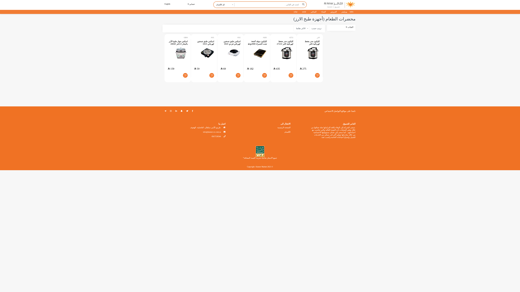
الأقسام (287, 132)
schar (296, 12)
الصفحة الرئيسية (283, 128)
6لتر (318, 38)
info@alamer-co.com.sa (212, 132)
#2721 (291, 38)
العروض (333, 12)
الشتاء (323, 12)
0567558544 (216, 136)
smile (304, 12)
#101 (212, 38)
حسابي (192, 4)
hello (351, 12)
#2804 (186, 38)
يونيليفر (344, 12)
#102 (238, 38)
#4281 (265, 38)
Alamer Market (261, 167)
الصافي (313, 12)
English (167, 4)
